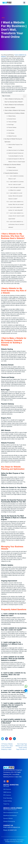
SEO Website (11, 133)
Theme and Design (12, 121)
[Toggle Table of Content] (23, 96)
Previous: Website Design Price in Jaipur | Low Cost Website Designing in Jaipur (7, 746)
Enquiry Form (11, 130)
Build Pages (11, 124)
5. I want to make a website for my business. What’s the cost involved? (16, 203)
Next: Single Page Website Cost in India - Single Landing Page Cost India (21, 746)
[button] (24, 3)
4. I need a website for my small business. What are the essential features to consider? (15, 195)
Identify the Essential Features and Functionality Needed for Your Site (15, 154)
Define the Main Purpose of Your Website (15, 146)
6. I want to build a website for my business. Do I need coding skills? (15, 209)
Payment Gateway (12, 127)
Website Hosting (11, 116)
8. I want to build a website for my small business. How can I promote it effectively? (16, 224)
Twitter (2, 738)
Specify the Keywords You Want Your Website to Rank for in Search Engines (16, 160)
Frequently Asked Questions (11, 173)
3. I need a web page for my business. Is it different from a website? (16, 189)
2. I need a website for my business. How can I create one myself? (16, 183)
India (3, 17)
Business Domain (12, 119)
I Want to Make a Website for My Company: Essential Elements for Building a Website (15, 111)
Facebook (6, 738)
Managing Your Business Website (13, 164)
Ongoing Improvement (13, 170)
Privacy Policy (19, 841)
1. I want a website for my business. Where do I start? (16, 177)
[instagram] (7, 781)
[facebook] (4, 781)
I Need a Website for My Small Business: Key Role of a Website (14, 106)
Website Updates (12, 167)
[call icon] (25, 690)
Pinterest (10, 738)
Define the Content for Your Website (16, 150)
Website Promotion (12, 136)
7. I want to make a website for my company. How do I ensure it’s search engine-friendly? (16, 215)
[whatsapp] (26, 687)
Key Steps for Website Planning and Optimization (13, 140)
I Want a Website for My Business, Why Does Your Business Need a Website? (14, 100)
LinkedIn (14, 738)
